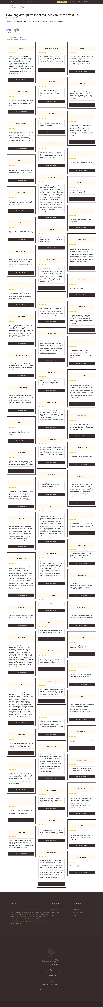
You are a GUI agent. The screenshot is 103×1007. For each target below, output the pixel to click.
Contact (85, 2)
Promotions (62, 2)
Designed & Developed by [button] (80, 1004)
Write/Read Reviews (21, 80)
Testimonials (71, 2)
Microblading (46, 7)
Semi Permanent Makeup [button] (74, 7)
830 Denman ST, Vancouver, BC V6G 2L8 (21, 2)
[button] (25, 1004)
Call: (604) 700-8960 (51, 976)
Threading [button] (87, 7)
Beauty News (55, 912)
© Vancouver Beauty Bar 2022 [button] (51, 1004)
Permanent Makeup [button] (58, 7)
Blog (53, 918)
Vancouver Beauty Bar (18, 7)
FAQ (79, 2)
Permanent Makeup (78, 912)
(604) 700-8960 (38, 2)
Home (38, 7)
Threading (75, 915)
